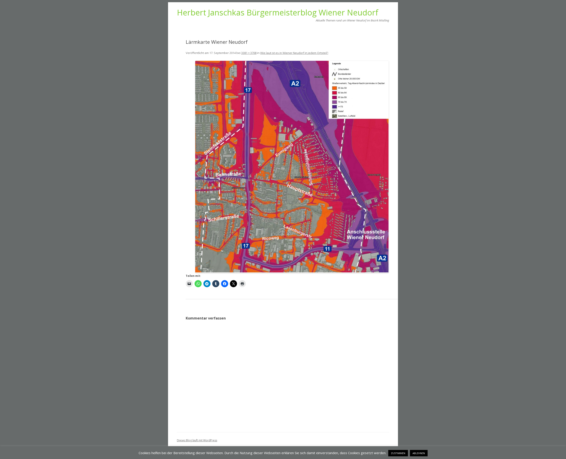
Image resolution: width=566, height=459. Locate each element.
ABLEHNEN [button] (419, 453)
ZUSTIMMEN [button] (398, 453)
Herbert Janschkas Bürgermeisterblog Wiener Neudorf (277, 13)
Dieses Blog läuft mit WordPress (197, 440)
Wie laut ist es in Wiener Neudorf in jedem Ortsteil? (294, 53)
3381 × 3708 (248, 53)
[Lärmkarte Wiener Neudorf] (292, 167)
